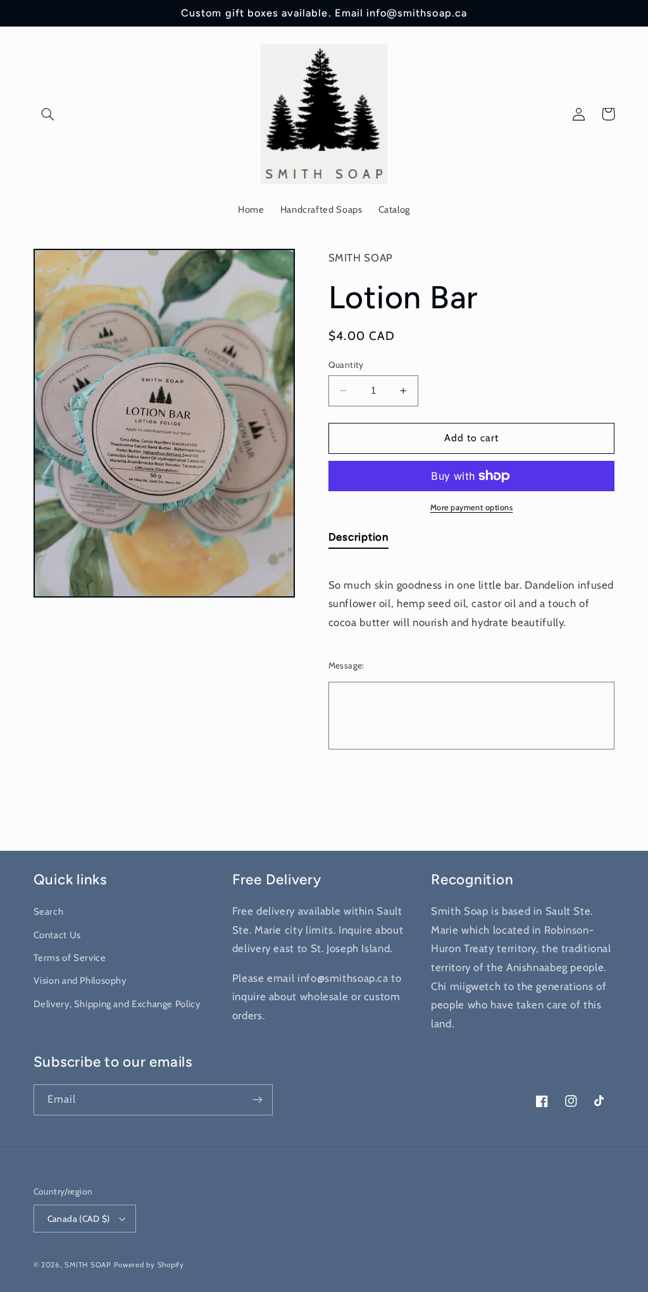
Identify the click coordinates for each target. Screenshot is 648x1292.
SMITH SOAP (88, 1264)
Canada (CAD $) (78, 1219)
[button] (48, 114)
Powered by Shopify (149, 1264)
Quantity (346, 365)
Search (49, 911)
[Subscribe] (256, 1099)
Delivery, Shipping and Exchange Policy (117, 1004)
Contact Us (57, 935)
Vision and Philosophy (80, 980)
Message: (346, 665)
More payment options (471, 507)
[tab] (358, 539)
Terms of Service (70, 957)
